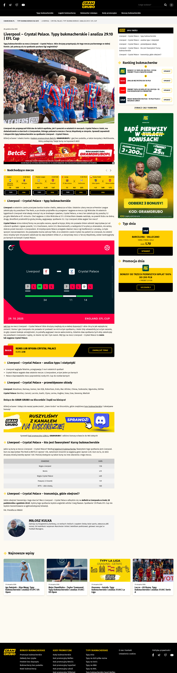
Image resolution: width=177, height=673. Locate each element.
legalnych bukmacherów (65, 449)
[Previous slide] (107, 170)
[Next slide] (110, 170)
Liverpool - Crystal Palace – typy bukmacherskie (137, 36)
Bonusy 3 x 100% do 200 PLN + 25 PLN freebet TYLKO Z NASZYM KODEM (141, 71)
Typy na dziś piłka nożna (96, 658)
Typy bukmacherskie (44, 13)
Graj (23, 192)
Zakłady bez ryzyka (28, 658)
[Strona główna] (88, 5)
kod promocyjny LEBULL (38, 436)
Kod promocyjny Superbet (64, 665)
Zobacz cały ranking (145, 108)
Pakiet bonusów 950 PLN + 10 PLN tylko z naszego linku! (143, 100)
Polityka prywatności (161, 650)
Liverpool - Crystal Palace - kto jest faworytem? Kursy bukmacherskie (139, 49)
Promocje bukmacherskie (31, 655)
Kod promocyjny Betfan (63, 658)
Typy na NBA (91, 665)
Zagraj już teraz (100, 350)
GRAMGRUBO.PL (9, 21)
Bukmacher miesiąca (88, 13)
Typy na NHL (91, 669)
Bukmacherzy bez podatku (31, 665)
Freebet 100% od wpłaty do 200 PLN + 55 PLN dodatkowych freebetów (143, 90)
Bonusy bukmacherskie (131, 13)
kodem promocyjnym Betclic (43, 138)
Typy (10, 192)
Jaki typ (7, 326)
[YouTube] (23, 5)
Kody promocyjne (109, 13)
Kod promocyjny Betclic (63, 662)
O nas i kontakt (125, 650)
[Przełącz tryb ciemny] (171, 5)
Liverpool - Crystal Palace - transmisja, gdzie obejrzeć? (140, 55)
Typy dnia (90, 655)
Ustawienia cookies (127, 654)
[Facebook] (4, 5)
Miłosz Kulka (40, 521)
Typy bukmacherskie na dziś (28, 21)
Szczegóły (146, 287)
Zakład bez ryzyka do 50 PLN (139, 81)
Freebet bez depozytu (29, 662)
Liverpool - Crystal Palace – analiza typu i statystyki (139, 40)
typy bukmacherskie (93, 406)
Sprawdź (167, 71)
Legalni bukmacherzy (67, 13)
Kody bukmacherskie (62, 655)
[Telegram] (10, 5)
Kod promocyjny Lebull (63, 669)
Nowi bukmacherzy (28, 669)
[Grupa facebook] (16, 5)
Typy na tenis (91, 662)
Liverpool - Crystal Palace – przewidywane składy (138, 44)
